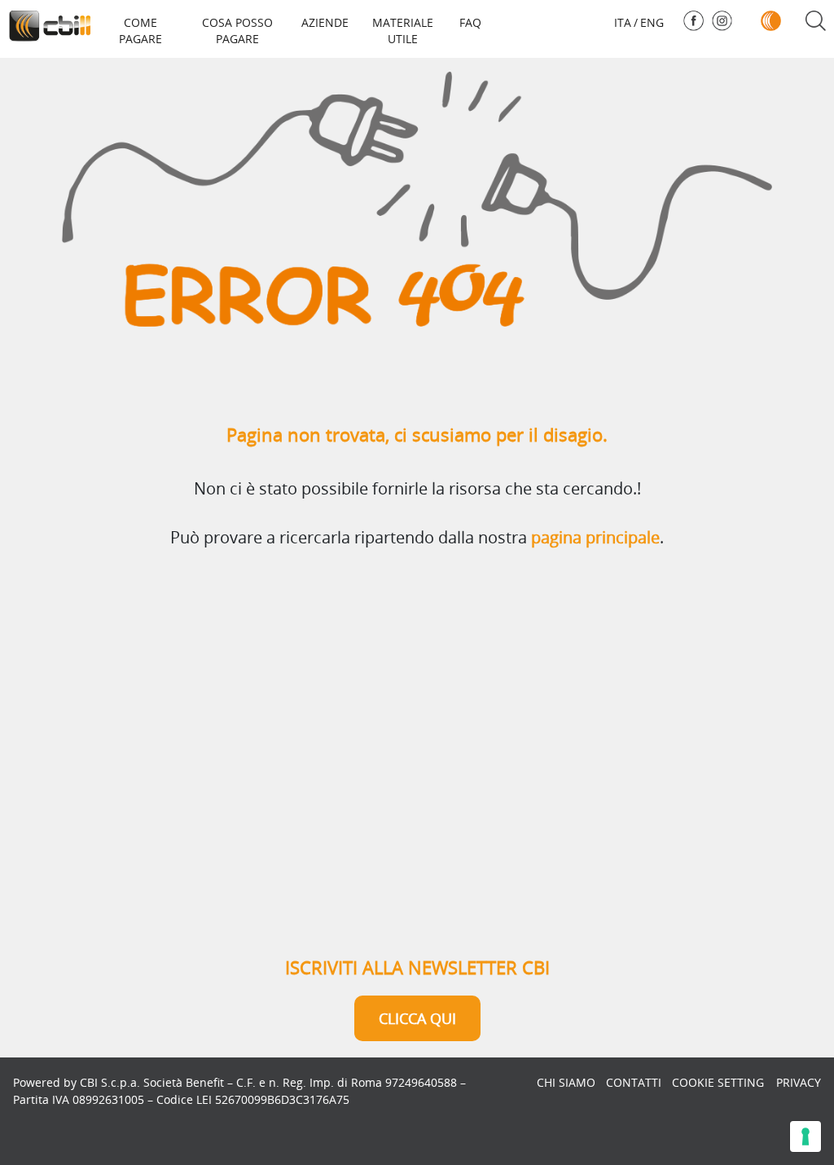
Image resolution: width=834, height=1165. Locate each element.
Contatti (633, 1082)
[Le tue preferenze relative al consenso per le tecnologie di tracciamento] (805, 1136)
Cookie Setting (718, 1082)
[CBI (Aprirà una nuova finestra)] (771, 21)
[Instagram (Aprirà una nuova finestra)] (722, 21)
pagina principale (595, 537)
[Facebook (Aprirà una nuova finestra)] (693, 21)
